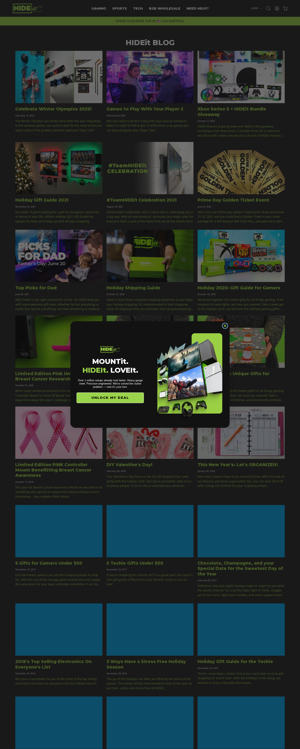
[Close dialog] (225, 325)
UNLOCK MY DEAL (110, 398)
